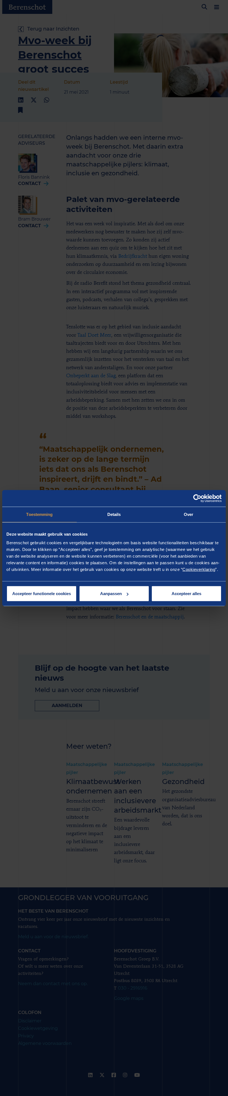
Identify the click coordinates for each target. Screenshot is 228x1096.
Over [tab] (188, 514)
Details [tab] (114, 514)
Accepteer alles (186, 593)
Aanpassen (111, 593)
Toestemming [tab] (39, 514)
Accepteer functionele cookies (41, 593)
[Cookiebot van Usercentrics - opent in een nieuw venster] (197, 498)
